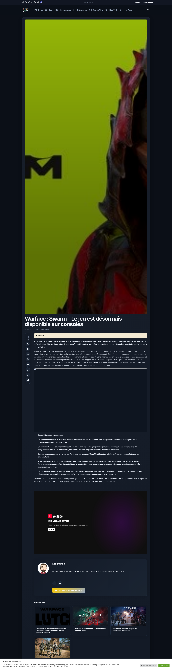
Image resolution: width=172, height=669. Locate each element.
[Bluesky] (35, 2)
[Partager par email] (28, 380)
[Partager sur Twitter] (28, 344)
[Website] (60, 583)
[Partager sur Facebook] (28, 349)
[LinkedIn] (32, 2)
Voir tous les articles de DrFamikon (69, 590)
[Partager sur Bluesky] (28, 364)
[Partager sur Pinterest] (28, 359)
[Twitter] (26, 2)
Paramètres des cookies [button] (148, 665)
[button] (90, 400)
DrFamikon (58, 563)
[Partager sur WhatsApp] (28, 375)
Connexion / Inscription (144, 2)
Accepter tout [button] (164, 665)
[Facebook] (23, 2)
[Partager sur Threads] (28, 370)
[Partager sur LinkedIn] (28, 354)
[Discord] (41, 2)
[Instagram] (29, 2)
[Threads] (38, 2)
